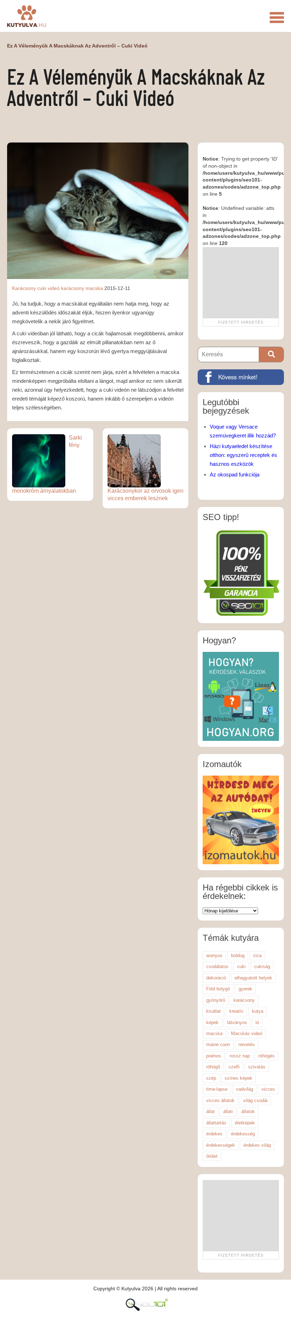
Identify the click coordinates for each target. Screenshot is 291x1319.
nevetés (246, 1044)
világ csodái (255, 1100)
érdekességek (220, 1145)
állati (228, 1111)
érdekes (214, 1133)
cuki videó (48, 288)
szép (211, 1078)
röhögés (266, 1055)
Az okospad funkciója (234, 474)
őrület (212, 1156)
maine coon (218, 1044)
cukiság (262, 966)
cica (257, 955)
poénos (213, 1055)
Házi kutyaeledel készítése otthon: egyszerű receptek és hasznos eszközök (243, 455)
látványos (237, 1022)
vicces (268, 1089)
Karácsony (24, 288)
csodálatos (217, 966)
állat (210, 1111)
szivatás (256, 1066)
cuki (241, 966)
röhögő (213, 1066)
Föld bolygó (218, 988)
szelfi (234, 1066)
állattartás (216, 1122)
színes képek (238, 1078)
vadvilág (244, 1089)
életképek (245, 1122)
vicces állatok (220, 1100)
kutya (257, 1011)
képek (212, 1022)
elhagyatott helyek (253, 977)
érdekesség (243, 1133)
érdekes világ (257, 1145)
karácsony (72, 288)
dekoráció (216, 977)
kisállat (213, 1011)
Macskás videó (246, 1033)
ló (257, 1022)
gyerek (245, 988)
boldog (238, 955)
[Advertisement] (241, 282)
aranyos (214, 955)
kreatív (236, 1011)
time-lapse (216, 1089)
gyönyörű (215, 1000)
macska (94, 288)
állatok (248, 1111)
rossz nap (240, 1055)
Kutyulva (26, 16)
